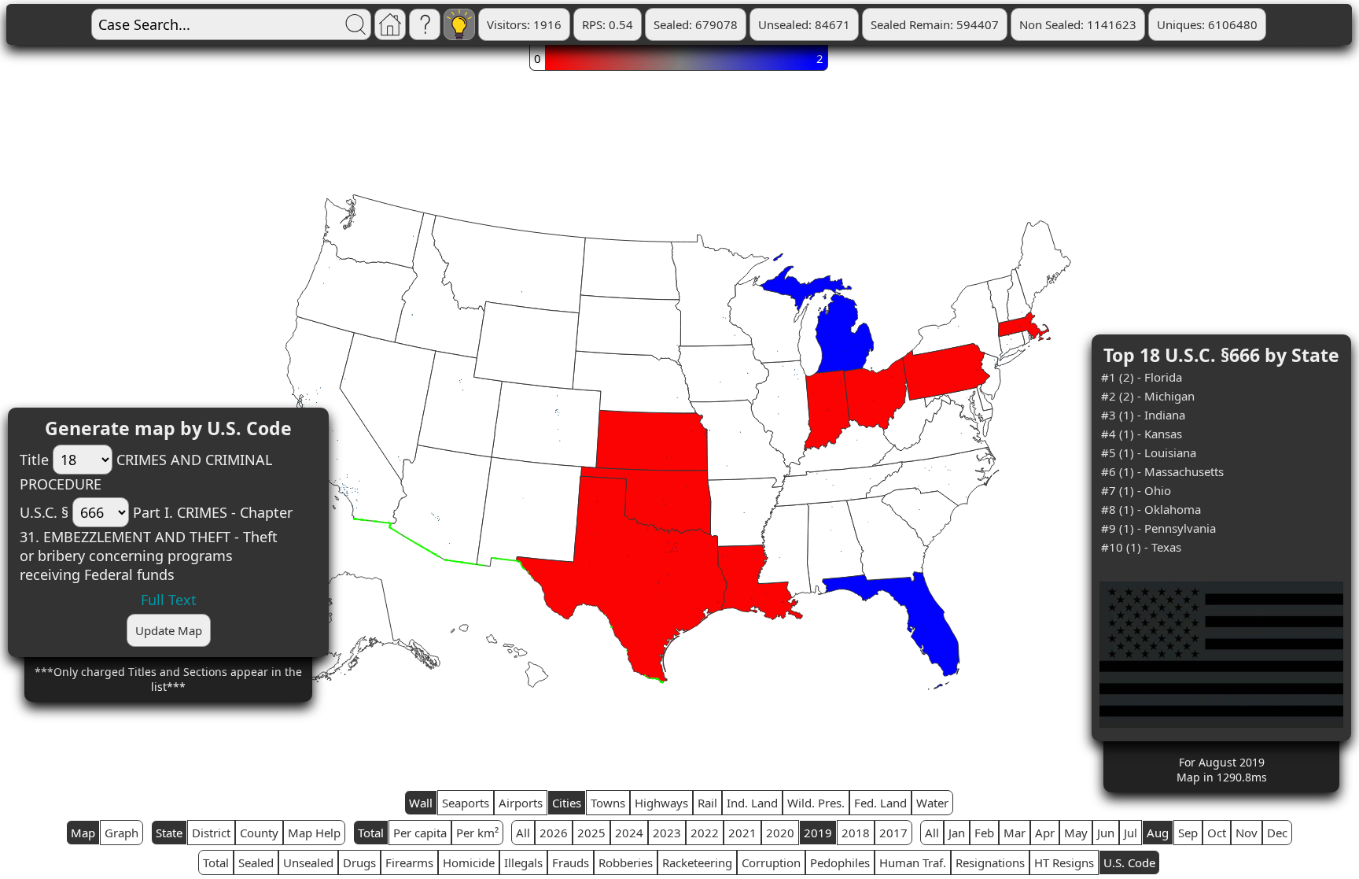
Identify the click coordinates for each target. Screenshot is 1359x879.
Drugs (359, 862)
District (211, 832)
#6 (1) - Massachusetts (1162, 471)
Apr (1045, 832)
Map (83, 832)
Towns (608, 803)
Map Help (314, 832)
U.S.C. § (44, 512)
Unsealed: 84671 (804, 24)
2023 (667, 832)
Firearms (409, 862)
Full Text (169, 599)
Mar (1015, 832)
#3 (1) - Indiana (1143, 415)
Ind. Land (752, 803)
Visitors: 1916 (524, 24)
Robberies (625, 862)
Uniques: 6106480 (1207, 24)
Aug (1158, 832)
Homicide (469, 862)
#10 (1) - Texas (1141, 547)
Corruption (771, 862)
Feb (984, 832)
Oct (1216, 832)
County (259, 832)
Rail (707, 803)
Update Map (168, 630)
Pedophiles (840, 862)
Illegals (523, 862)
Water (932, 803)
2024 (629, 832)
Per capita (420, 832)
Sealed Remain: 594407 (935, 24)
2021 (742, 832)
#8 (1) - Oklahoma (1151, 509)
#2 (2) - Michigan (1148, 396)
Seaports (465, 803)
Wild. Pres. (816, 803)
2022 (705, 832)
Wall (421, 803)
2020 (780, 832)
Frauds (570, 862)
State (169, 832)
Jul (1130, 832)
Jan (956, 832)
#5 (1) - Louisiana (1148, 452)
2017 (893, 832)
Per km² (477, 832)
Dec (1277, 832)
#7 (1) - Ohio (1136, 490)
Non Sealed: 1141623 (1077, 24)
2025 (591, 832)
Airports (521, 803)
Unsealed (308, 862)
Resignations (990, 862)
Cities (566, 803)
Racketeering (697, 862)
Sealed (256, 862)
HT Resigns (1064, 862)
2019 (818, 832)
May (1076, 832)
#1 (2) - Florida (1141, 377)
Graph (121, 832)
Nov (1247, 832)
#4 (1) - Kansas (1141, 433)
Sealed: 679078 (696, 24)
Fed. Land (880, 803)
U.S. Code (1129, 862)
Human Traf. (912, 862)
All (523, 832)
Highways (661, 803)
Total (371, 832)
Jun (1105, 832)
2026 (554, 832)
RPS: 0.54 (607, 24)
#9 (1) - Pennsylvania (1158, 528)
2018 (856, 832)
